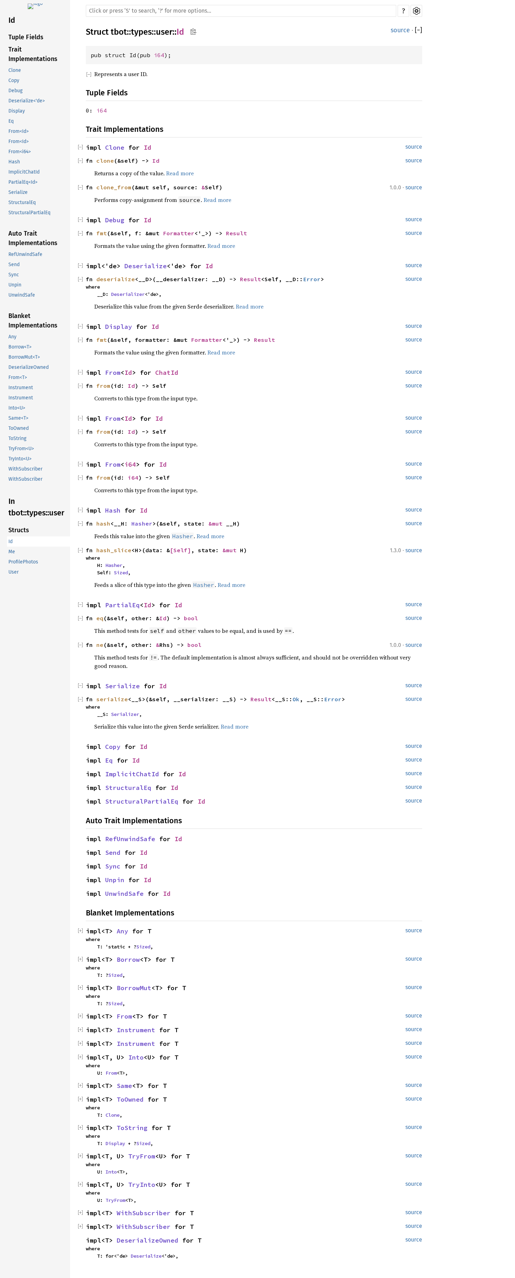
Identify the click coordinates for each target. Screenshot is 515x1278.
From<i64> (19, 152)
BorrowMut (134, 988)
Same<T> (18, 418)
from (103, 385)
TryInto (141, 1185)
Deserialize (145, 266)
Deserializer (128, 294)
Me (11, 552)
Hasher (141, 523)
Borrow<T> (20, 347)
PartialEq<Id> (22, 182)
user (164, 32)
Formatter (178, 233)
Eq (11, 121)
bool (191, 618)
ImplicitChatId (24, 172)
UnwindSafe (21, 295)
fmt (101, 233)
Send (14, 265)
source (400, 30)
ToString (17, 438)
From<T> (17, 377)
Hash (14, 162)
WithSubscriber (25, 469)
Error (312, 279)
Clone (14, 70)
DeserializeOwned (28, 367)
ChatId (166, 372)
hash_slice (113, 550)
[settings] (416, 11)
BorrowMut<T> (24, 357)
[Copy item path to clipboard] (193, 32)
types (141, 32)
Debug (15, 91)
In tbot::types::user (36, 507)
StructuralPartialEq (29, 213)
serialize (112, 699)
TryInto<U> (20, 459)
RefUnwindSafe (25, 254)
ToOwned (18, 428)
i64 (159, 55)
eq (99, 618)
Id (11, 20)
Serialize (18, 192)
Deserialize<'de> (26, 101)
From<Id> (18, 131)
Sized (121, 572)
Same (124, 1086)
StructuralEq (22, 202)
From (113, 372)
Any (12, 337)
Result (236, 233)
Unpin (14, 285)
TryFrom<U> (21, 449)
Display (16, 111)
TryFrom (141, 1156)
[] (418, 30)
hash (103, 523)
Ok (296, 699)
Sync (13, 275)
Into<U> (16, 408)
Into (136, 1057)
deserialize (115, 279)
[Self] (180, 550)
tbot (119, 32)
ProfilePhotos (23, 562)
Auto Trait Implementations (32, 238)
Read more (180, 173)
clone (105, 160)
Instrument (20, 388)
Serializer (125, 714)
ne (99, 644)
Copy (13, 80)
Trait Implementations (32, 54)
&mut (217, 523)
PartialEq (122, 605)
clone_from (113, 187)
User (13, 572)
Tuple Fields (25, 37)
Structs (18, 530)
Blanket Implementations (32, 320)
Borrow (128, 959)
